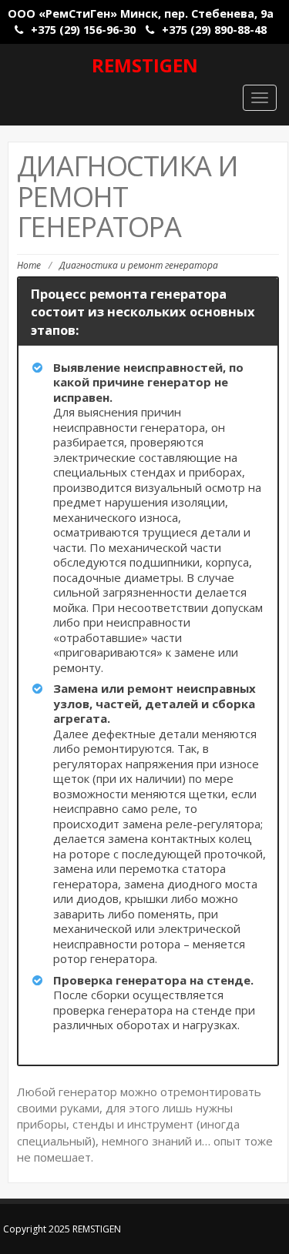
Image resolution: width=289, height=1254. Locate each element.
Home (29, 265)
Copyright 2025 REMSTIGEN (62, 1229)
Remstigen (145, 65)
